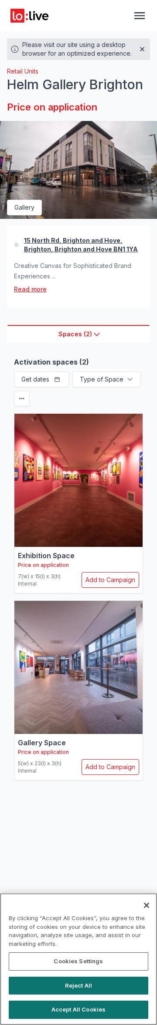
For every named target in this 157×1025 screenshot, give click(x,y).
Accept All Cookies (78, 1009)
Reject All (78, 985)
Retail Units (22, 71)
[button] (41, 379)
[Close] (146, 905)
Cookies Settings (78, 961)
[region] (78, 959)
